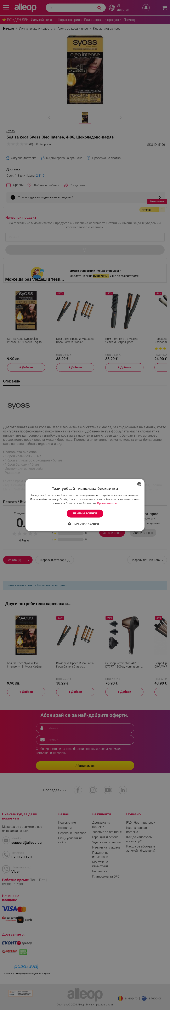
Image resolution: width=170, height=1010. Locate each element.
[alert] (85, 505)
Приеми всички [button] (85, 513)
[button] (85, 524)
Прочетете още (107, 503)
